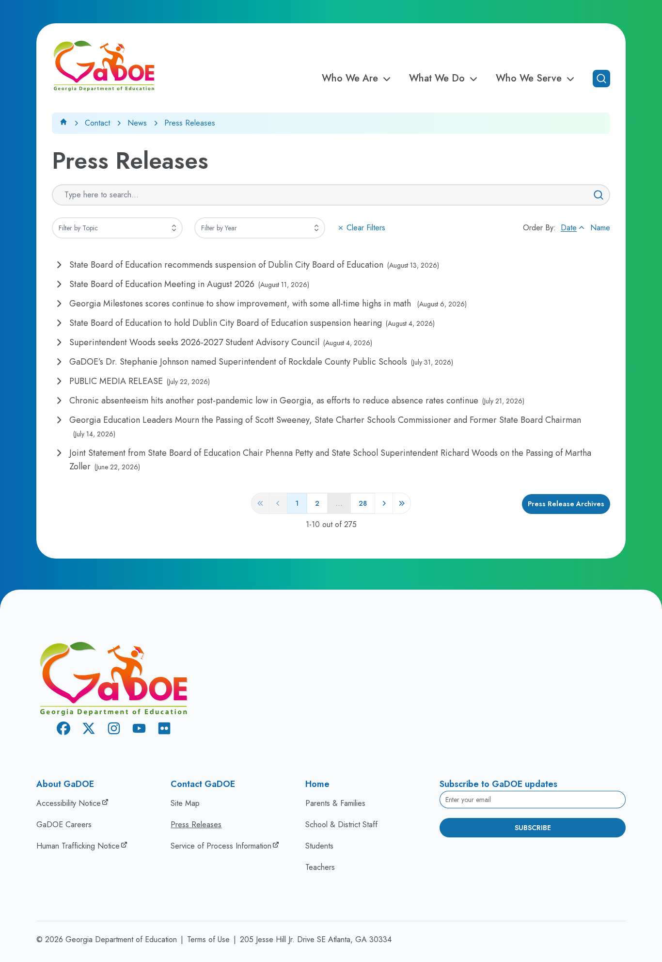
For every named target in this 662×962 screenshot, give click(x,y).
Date (569, 227)
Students (319, 845)
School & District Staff (341, 824)
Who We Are (350, 78)
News (137, 122)
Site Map (185, 803)
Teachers (320, 867)
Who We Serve (529, 78)
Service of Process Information (221, 845)
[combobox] (117, 228)
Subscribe (533, 828)
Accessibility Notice (68, 803)
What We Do (437, 78)
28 (363, 503)
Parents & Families (335, 803)
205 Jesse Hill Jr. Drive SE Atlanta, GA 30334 (316, 939)
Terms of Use (208, 939)
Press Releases (196, 824)
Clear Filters (366, 227)
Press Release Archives (566, 504)
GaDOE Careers (64, 824)
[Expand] (174, 228)
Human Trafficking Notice (78, 845)
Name (600, 227)
